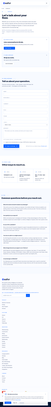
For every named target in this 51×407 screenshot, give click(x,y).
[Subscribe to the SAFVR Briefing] (28, 295)
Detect (3, 315)
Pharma (3, 345)
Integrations (4, 369)
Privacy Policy (18, 399)
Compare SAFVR (5, 353)
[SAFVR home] (7, 3)
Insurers (3, 347)
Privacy (3, 380)
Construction (5, 331)
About (3, 376)
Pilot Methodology (6, 361)
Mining (3, 333)
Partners (4, 308)
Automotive (4, 335)
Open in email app (11, 146)
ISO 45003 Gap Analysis (7, 367)
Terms (3, 381)
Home (2, 8)
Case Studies (5, 359)
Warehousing (4, 339)
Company (6, 103)
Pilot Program (5, 306)
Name (5, 91)
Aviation (3, 343)
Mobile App (4, 323)
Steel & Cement (5, 337)
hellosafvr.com (8, 175)
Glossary (4, 355)
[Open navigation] (46, 3)
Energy (3, 341)
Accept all (8, 402)
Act (3, 317)
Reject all (15, 402)
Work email (7, 97)
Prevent (3, 321)
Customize (22, 402)
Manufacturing (5, 329)
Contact (4, 378)
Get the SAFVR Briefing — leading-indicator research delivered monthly (20, 292)
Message (6, 128)
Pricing (3, 304)
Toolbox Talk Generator (7, 365)
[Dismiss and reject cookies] (45, 394)
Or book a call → (44, 146)
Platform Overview (6, 302)
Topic (5, 122)
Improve (4, 319)
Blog (3, 357)
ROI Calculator (5, 363)
